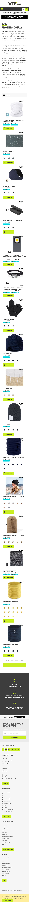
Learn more (20, 898)
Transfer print (5, 828)
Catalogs (5, 807)
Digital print (4, 844)
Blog (4, 805)
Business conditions (6, 857)
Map (4, 880)
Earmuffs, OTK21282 (14, 175)
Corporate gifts (6, 796)
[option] (4, 158)
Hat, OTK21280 (14, 377)
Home (2, 21)
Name (16, 95)
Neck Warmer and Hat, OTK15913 (14, 447)
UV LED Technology (6, 842)
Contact (5, 783)
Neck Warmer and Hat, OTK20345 (14, 524)
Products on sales (5, 869)
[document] (14, 898)
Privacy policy (4, 865)
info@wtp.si (4, 771)
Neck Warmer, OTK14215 (14, 590)
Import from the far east (8, 809)
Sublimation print (5, 838)
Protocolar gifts (6, 799)
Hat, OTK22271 (14, 412)
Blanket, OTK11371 (14, 140)
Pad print (3, 826)
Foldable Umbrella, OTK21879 (14, 210)
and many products (7, 811)
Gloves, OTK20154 (14, 308)
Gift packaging (6, 801)
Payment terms (5, 859)
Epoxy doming (5, 840)
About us (4, 875)
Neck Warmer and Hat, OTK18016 (14, 485)
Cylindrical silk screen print (7, 836)
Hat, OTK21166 (14, 343)
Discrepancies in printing (7, 867)
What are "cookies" (6, 873)
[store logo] (14, 3)
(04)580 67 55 (5, 770)
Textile (7, 21)
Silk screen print (5, 825)
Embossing (4, 834)
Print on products (7, 803)
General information (6, 871)
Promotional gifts (7, 797)
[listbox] (15, 158)
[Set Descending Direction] (21, 95)
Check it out (6, 816)
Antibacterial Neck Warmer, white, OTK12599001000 (14, 109)
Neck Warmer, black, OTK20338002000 (14, 559)
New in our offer (6, 792)
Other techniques (8, 849)
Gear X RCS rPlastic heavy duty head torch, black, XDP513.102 (14, 277)
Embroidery (4, 832)
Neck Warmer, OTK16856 (14, 633)
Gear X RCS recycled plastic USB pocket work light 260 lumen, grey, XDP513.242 (14, 244)
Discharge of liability (6, 863)
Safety (3, 861)
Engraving (4, 830)
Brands (5, 794)
